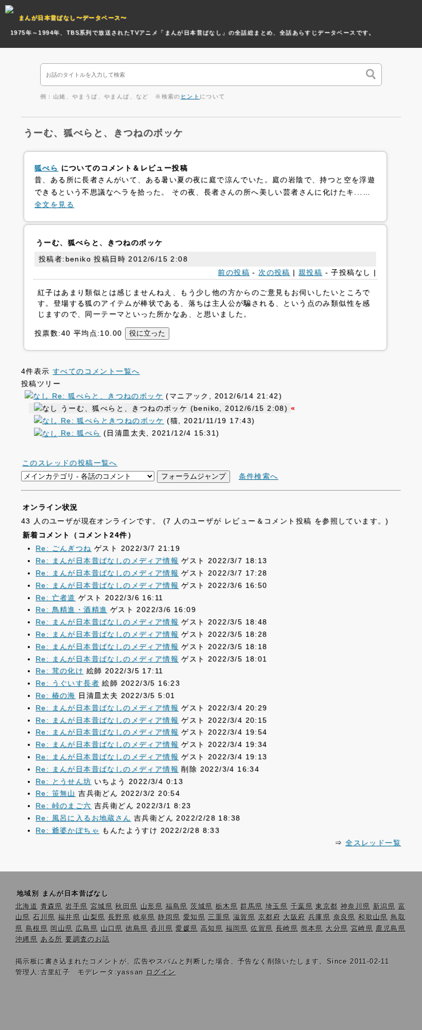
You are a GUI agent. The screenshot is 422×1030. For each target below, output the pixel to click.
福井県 (69, 917)
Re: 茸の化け (59, 671)
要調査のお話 (87, 939)
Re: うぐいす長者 (67, 683)
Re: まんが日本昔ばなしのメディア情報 (107, 560)
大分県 (337, 928)
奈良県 (344, 917)
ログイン (161, 972)
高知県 (212, 928)
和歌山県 (373, 917)
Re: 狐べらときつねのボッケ (111, 420)
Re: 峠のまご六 (64, 805)
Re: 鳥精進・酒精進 (71, 609)
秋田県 (126, 906)
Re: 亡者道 (56, 597)
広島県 (87, 928)
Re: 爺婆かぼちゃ (67, 830)
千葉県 (302, 906)
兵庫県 (319, 917)
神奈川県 (356, 906)
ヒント (190, 96)
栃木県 (227, 906)
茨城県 (201, 906)
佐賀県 (262, 928)
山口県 (112, 928)
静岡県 (169, 917)
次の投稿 (274, 272)
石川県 (44, 917)
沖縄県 (26, 939)
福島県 (177, 906)
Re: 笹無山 (56, 793)
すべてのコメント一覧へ (95, 371)
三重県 (219, 917)
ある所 (52, 939)
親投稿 (310, 272)
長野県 (119, 917)
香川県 (162, 928)
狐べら (46, 168)
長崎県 (287, 928)
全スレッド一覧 (373, 843)
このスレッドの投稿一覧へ (69, 463)
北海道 (26, 906)
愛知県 (194, 917)
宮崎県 (362, 928)
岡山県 (61, 928)
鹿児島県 (391, 928)
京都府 (269, 917)
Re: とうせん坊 (64, 781)
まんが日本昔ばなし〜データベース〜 (73, 17)
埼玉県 (277, 906)
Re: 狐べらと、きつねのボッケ (106, 396)
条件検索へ (258, 476)
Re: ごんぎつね (64, 548)
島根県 (37, 928)
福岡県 (237, 928)
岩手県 (76, 906)
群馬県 (251, 906)
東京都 (326, 906)
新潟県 (384, 906)
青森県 (52, 906)
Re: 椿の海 (56, 695)
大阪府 (294, 917)
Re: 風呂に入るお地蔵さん (83, 818)
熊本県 (312, 928)
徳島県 (137, 928)
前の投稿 (234, 272)
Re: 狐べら (79, 433)
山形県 (151, 906)
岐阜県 (144, 917)
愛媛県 (186, 928)
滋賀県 (244, 917)
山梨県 (94, 917)
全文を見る (54, 204)
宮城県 (102, 906)
